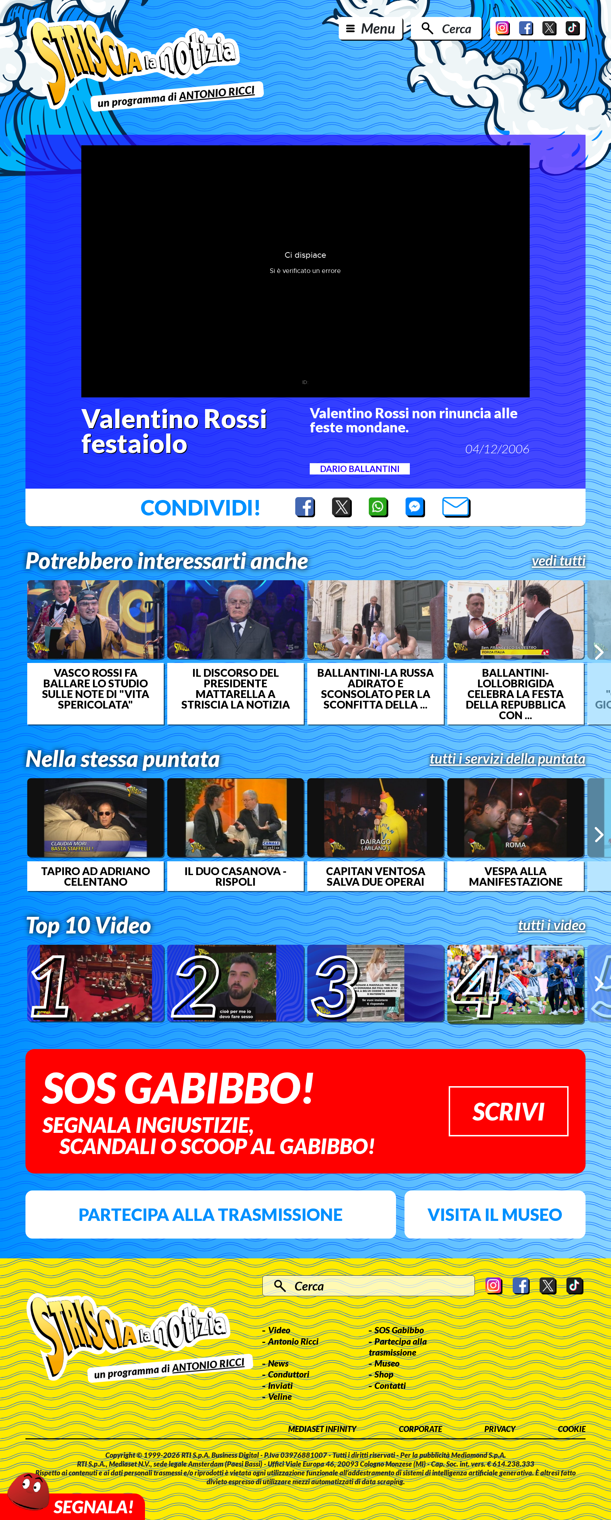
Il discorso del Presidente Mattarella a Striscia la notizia (235, 688)
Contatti (390, 1385)
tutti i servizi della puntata (508, 758)
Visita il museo (494, 1214)
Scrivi (509, 1111)
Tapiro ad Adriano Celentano (95, 876)
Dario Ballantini (360, 469)
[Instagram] (503, 28)
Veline (280, 1396)
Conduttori (288, 1374)
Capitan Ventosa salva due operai (375, 876)
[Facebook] (526, 28)
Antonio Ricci (293, 1341)
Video (279, 1329)
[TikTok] (573, 28)
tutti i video (552, 925)
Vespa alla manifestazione (516, 876)
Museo (387, 1363)
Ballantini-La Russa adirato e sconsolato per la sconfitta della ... (375, 688)
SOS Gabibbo (399, 1329)
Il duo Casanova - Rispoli (236, 876)
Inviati (280, 1385)
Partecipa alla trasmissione (210, 1214)
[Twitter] (549, 28)
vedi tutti (559, 560)
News (278, 1363)
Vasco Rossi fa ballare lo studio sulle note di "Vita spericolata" (95, 688)
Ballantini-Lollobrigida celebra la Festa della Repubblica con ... (516, 693)
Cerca (456, 28)
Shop (384, 1374)
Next (599, 652)
